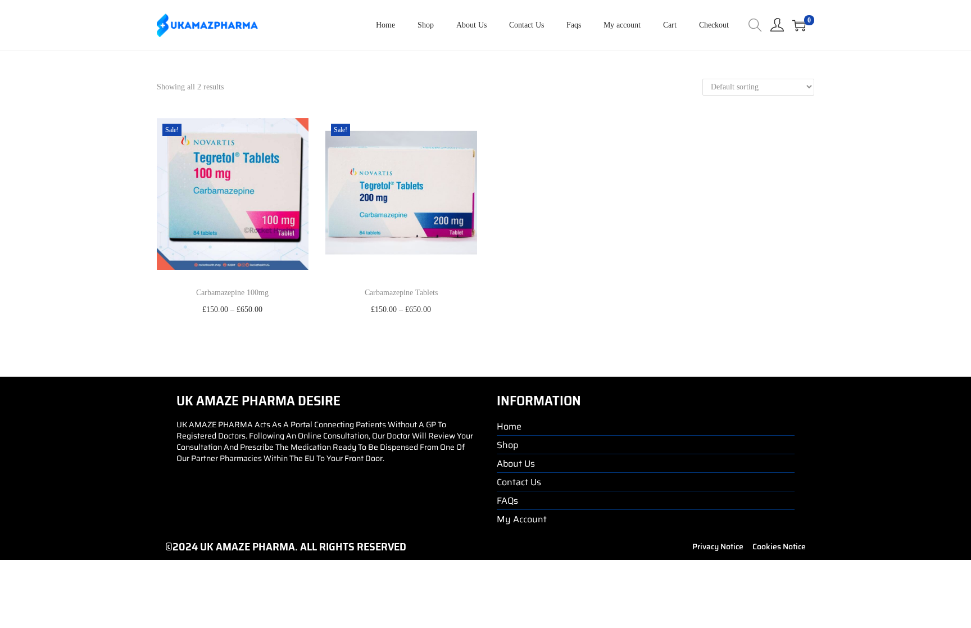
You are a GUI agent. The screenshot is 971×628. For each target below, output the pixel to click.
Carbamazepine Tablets (401, 292)
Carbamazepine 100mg (232, 292)
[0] (799, 25)
